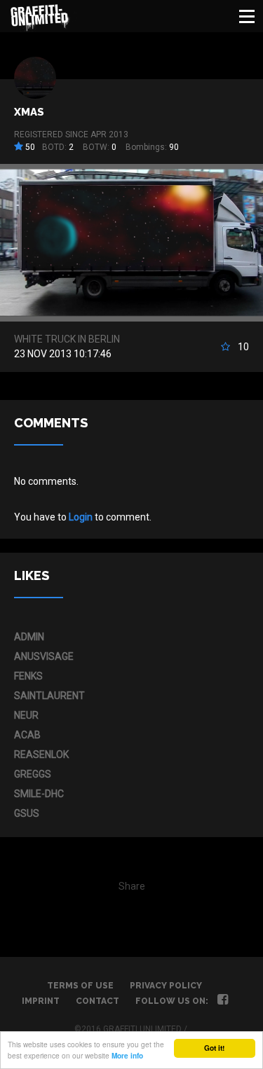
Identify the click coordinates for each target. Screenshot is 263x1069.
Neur (26, 715)
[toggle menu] (246, 16)
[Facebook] (222, 1001)
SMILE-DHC (39, 793)
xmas (29, 112)
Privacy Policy (166, 986)
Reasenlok (41, 754)
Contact (97, 1001)
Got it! (214, 1048)
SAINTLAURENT (49, 695)
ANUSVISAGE (44, 656)
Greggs (32, 774)
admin (29, 636)
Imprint (41, 1001)
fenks (28, 676)
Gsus (26, 813)
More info (127, 1056)
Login (81, 517)
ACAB (27, 734)
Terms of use (80, 986)
